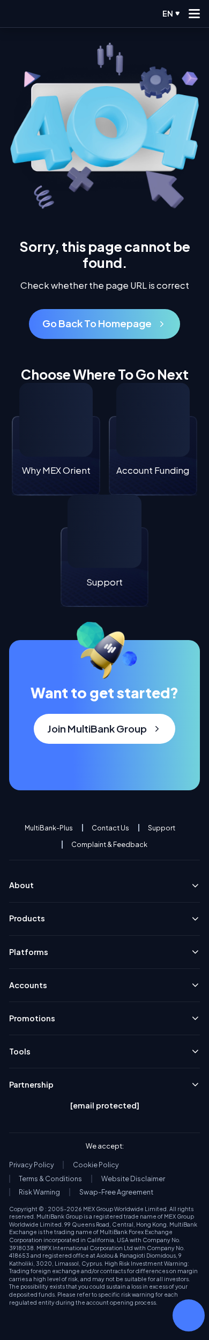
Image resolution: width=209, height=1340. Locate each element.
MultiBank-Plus (49, 828)
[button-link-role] (104, 324)
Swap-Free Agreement (116, 1192)
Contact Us (110, 828)
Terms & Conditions (50, 1179)
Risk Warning (39, 1192)
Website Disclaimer (133, 1179)
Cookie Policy (96, 1165)
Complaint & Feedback (109, 845)
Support (161, 828)
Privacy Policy (31, 1165)
